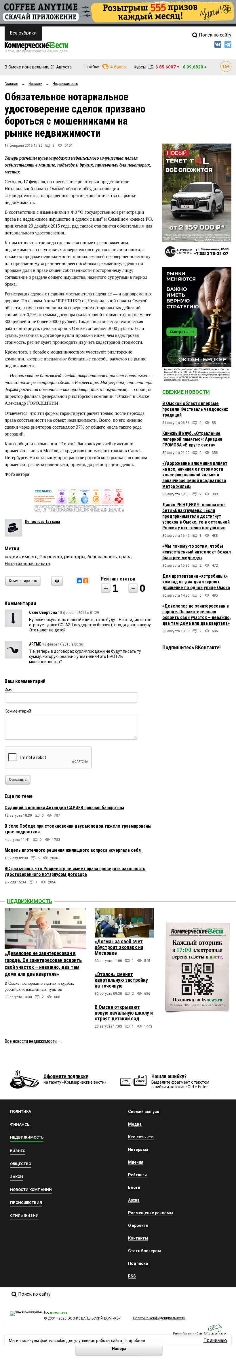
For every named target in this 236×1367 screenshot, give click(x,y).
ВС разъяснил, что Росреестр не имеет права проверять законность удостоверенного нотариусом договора (75, 871)
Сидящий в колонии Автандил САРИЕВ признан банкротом (64, 807)
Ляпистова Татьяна (42, 521)
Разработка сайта (187, 1334)
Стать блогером (144, 1250)
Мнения (135, 1162)
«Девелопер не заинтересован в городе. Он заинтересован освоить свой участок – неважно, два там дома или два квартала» (196, 614)
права (125, 557)
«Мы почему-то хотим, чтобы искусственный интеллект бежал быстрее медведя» (196, 551)
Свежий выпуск (143, 1111)
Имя (8, 690)
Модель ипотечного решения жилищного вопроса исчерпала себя (73, 850)
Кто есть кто (141, 1137)
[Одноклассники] (85, 580)
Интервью (138, 1149)
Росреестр (50, 557)
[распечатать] (56, 584)
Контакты (138, 1238)
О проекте (138, 1225)
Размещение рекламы (150, 1213)
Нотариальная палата (27, 563)
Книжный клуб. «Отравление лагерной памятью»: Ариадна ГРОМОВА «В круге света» (192, 439)
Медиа (135, 1124)
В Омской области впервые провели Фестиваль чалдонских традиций (195, 409)
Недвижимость (29, 901)
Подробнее (134, 1340)
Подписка (138, 1263)
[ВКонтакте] (79, 580)
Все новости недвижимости (31, 1041)
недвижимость (21, 557)
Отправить (17, 780)
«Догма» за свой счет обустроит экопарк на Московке (119, 947)
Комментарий (18, 711)
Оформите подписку (65, 1076)
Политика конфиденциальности (159, 1318)
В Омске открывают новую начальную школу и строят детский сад (124, 1013)
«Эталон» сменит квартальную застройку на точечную (121, 980)
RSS (132, 1276)
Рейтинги (137, 1175)
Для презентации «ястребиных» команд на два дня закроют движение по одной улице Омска (196, 581)
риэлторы (74, 557)
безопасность (102, 557)
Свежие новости (186, 392)
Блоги (134, 1187)
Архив (134, 1200)
